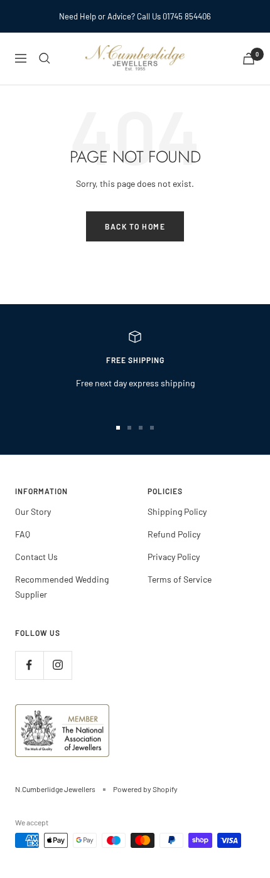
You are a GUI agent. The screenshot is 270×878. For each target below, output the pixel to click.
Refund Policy (174, 534)
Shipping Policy (177, 511)
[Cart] (248, 59)
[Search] (44, 58)
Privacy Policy (174, 556)
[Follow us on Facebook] (29, 665)
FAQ (22, 534)
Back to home (135, 226)
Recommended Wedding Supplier (62, 587)
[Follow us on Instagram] (57, 665)
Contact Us (36, 556)
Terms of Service (180, 579)
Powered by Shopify (145, 789)
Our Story (33, 511)
